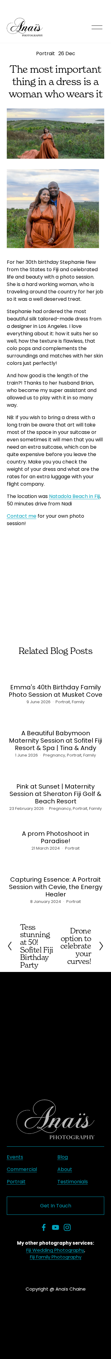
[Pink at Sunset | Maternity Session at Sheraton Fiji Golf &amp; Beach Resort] (56, 772)
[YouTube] (55, 1227)
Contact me (21, 516)
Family (78, 702)
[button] (19, 546)
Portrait (45, 53)
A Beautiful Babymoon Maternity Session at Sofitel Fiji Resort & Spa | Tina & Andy (55, 740)
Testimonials (72, 1181)
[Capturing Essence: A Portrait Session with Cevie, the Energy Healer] (56, 865)
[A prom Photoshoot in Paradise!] (56, 822)
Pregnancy (54, 755)
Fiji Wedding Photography (55, 1250)
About (64, 1169)
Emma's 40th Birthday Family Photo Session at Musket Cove (55, 691)
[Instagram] (67, 1227)
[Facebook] (43, 1227)
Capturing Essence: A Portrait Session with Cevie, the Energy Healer (55, 887)
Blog (62, 1157)
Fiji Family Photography (55, 1257)
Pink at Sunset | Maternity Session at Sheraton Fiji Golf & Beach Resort (55, 794)
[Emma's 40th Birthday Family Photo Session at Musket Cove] (56, 673)
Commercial (22, 1169)
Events (15, 1157)
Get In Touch (55, 1205)
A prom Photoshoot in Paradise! (55, 837)
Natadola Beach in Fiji (74, 496)
